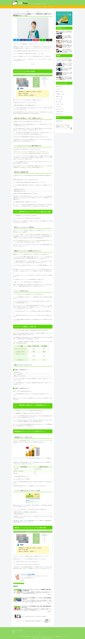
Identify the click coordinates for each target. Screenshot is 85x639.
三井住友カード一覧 (60, 94)
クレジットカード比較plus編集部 (28, 574)
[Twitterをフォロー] (21, 580)
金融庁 (13, 631)
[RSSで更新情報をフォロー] (23, 580)
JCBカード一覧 (59, 86)
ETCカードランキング (41, 636)
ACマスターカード (59, 114)
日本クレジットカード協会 (17, 630)
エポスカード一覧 (59, 111)
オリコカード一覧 (59, 109)
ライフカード (58, 89)
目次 (32, 64)
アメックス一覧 (59, 99)
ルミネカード (58, 106)
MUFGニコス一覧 (59, 91)
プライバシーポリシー (63, 636)
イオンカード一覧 (59, 104)
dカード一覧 (58, 101)
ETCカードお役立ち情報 (25, 636)
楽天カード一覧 (59, 96)
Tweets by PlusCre (59, 120)
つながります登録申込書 (28, 520)
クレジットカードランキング (50, 636)
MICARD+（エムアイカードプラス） (19, 583)
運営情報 (57, 636)
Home (19, 636)
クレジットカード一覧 (33, 636)
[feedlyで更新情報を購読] (22, 580)
